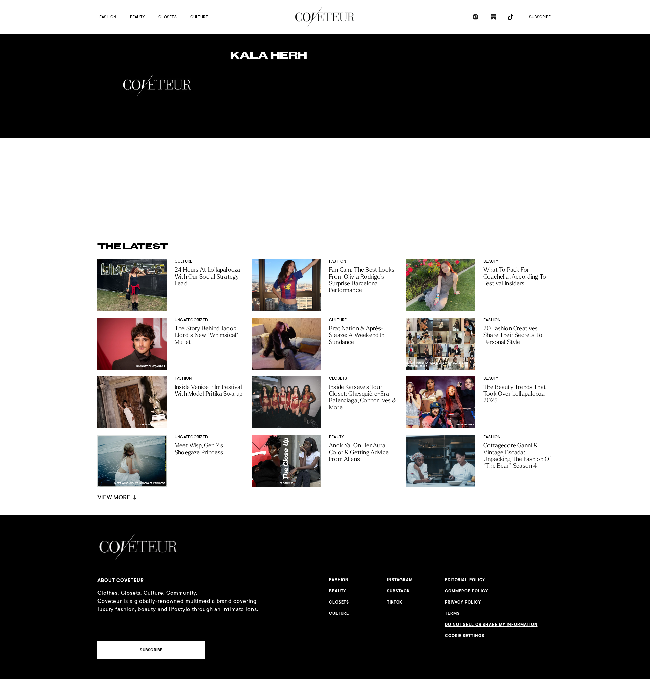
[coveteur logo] (325, 16)
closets (167, 17)
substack (398, 591)
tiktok (394, 602)
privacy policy (463, 602)
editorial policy (465, 580)
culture (199, 17)
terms (452, 613)
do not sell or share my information (491, 624)
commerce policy (466, 591)
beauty (137, 17)
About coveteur (121, 580)
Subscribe (540, 17)
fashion (107, 17)
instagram (400, 580)
